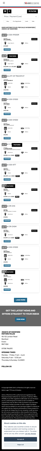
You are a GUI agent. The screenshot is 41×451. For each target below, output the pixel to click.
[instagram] (3, 371)
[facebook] (2, 371)
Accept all (20, 439)
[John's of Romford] (31, 3)
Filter (33, 11)
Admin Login (5, 390)
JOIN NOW (20, 319)
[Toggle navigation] (4, 3)
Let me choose (30, 433)
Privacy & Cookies (16, 390)
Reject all (20, 444)
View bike (7, 49)
